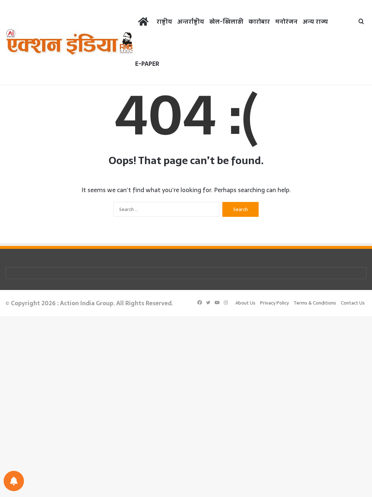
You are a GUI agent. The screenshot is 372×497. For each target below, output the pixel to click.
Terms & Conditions (315, 303)
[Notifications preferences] (14, 481)
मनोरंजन (286, 21)
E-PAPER (147, 63)
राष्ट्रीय (164, 21)
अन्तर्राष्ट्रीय (190, 21)
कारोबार (259, 21)
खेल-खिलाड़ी (226, 21)
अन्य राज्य (315, 21)
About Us (245, 303)
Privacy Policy (274, 303)
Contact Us (353, 303)
